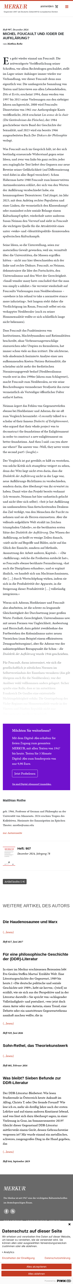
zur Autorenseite (12, 833)
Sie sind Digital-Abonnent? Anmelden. (31, 784)
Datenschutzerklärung (57, 1258)
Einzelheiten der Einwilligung (18, 1258)
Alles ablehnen (36, 1273)
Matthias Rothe (15, 43)
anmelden (47, 6)
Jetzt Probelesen (24, 773)
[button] (66, 6)
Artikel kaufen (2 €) (14, 881)
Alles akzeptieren (36, 1266)
